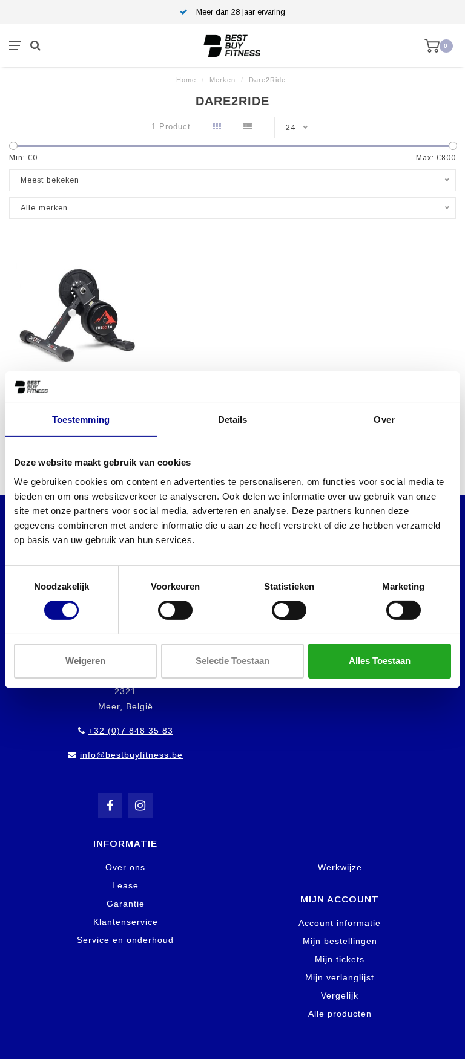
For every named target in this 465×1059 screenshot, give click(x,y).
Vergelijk (339, 995)
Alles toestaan (380, 661)
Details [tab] (233, 419)
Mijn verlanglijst (339, 977)
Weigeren (85, 661)
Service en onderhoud (125, 940)
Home (186, 79)
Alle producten (340, 1013)
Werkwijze (340, 867)
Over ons (125, 867)
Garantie (126, 903)
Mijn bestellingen (340, 941)
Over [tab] (384, 419)
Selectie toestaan (232, 661)
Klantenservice (125, 922)
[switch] (175, 610)
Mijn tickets (339, 959)
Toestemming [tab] (81, 419)
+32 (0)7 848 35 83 (130, 730)
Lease (125, 885)
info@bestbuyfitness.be (131, 755)
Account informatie (339, 923)
